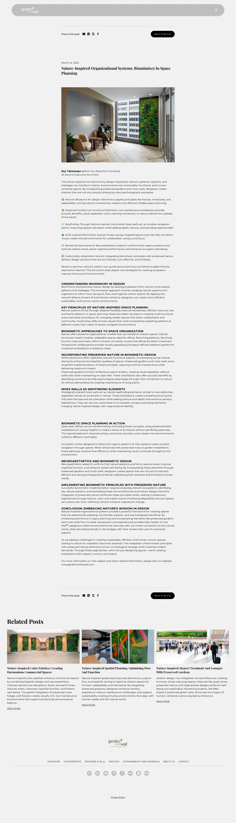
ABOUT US (169, 761)
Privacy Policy (118, 797)
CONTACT (183, 761)
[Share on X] (93, 34)
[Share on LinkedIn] (88, 34)
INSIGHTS (114, 761)
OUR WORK (53, 761)
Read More (13, 708)
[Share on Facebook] (98, 34)
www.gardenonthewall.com (77, 564)
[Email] (83, 34)
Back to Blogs (162, 34)
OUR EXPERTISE (72, 761)
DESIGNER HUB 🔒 (95, 761)
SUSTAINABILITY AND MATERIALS (141, 761)
